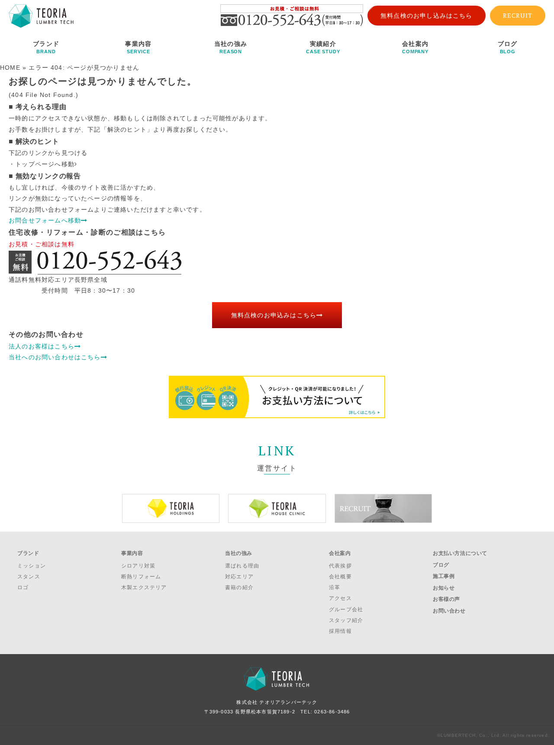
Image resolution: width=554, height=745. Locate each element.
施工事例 (443, 576)
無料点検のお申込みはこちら (273, 315)
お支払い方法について (460, 553)
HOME (10, 67)
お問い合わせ (449, 611)
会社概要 (340, 577)
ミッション (31, 566)
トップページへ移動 (44, 164)
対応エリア (239, 577)
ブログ (508, 47)
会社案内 (415, 47)
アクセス (340, 598)
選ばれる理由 (242, 566)
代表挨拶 (340, 566)
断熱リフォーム (141, 577)
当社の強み (230, 47)
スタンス (28, 577)
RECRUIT (517, 15)
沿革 (334, 587)
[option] (170, 508)
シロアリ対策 (138, 566)
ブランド (46, 47)
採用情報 (340, 631)
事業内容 (138, 47)
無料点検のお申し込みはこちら (426, 15)
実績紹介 (323, 47)
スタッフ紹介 (346, 620)
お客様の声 (446, 599)
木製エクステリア (144, 587)
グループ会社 (346, 609)
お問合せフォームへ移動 (45, 220)
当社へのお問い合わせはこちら (55, 357)
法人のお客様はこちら (41, 346)
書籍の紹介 (239, 587)
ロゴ (23, 587)
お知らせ (443, 588)
